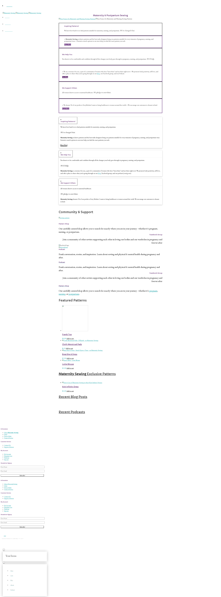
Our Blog (65, 77)
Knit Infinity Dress (70, 387)
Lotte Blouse (68, 364)
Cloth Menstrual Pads (72, 344)
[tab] (68, 120)
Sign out (6, 460)
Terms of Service (8, 438)
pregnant (153, 290)
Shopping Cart (8, 456)
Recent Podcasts (72, 412)
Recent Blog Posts (73, 397)
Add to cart (70, 338)
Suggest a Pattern (9, 447)
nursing (62, 293)
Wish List (6, 458)
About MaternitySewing (10, 484)
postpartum (74, 293)
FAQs (5, 434)
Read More (65, 109)
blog (98, 74)
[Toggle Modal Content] (110, 11)
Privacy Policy (8, 436)
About (11, 433)
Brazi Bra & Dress (69, 354)
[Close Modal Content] (4, 550)
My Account (7, 454)
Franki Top (67, 334)
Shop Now (67, 45)
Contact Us (7, 445)
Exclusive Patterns (87, 374)
